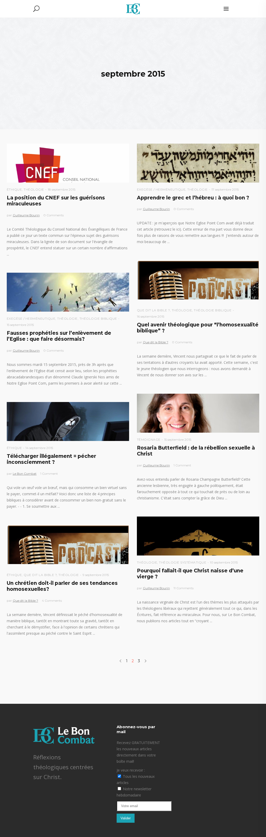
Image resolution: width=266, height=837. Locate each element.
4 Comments (52, 600)
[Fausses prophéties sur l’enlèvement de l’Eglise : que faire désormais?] (68, 292)
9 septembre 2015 (96, 575)
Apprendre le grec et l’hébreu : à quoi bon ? (193, 198)
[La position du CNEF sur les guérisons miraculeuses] (68, 163)
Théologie (34, 189)
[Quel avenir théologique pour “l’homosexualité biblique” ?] (198, 279)
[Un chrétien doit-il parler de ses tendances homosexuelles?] (68, 544)
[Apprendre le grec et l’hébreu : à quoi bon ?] (198, 163)
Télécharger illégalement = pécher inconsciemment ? (51, 459)
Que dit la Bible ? (153, 310)
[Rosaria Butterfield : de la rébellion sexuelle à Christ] (198, 413)
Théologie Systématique (182, 562)
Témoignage (149, 439)
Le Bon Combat (25, 474)
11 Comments (184, 588)
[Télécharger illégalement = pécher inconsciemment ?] (68, 421)
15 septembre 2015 (20, 325)
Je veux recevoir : (131, 770)
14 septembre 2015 (39, 448)
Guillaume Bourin (26, 215)
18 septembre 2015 (61, 189)
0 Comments (53, 215)
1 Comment (182, 465)
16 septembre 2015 (150, 316)
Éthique (14, 189)
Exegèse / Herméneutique (161, 189)
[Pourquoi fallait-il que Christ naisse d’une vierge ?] (198, 536)
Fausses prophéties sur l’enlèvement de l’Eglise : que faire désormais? (59, 336)
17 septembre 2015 (225, 189)
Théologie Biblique (212, 310)
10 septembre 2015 (224, 562)
